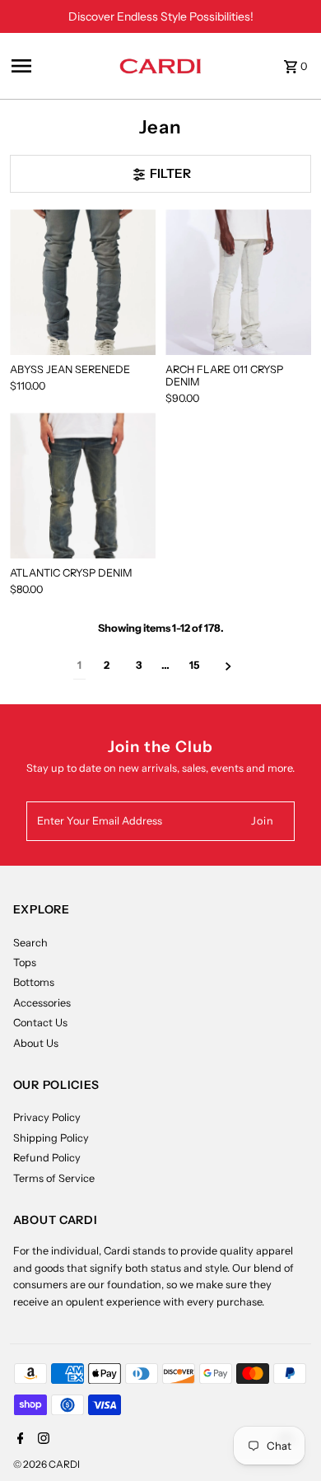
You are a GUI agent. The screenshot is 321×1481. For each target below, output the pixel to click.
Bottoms (33, 982)
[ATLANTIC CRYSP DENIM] (83, 485)
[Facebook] (18, 1439)
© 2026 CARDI (46, 1464)
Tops (24, 962)
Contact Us (40, 1022)
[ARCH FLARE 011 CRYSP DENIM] (238, 282)
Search (30, 943)
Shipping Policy (51, 1138)
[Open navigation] (60, 65)
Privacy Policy (47, 1117)
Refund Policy (47, 1158)
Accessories (42, 1003)
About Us (35, 1043)
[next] (228, 666)
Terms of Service (54, 1178)
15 (194, 665)
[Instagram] (41, 1439)
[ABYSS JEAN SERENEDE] (83, 282)
